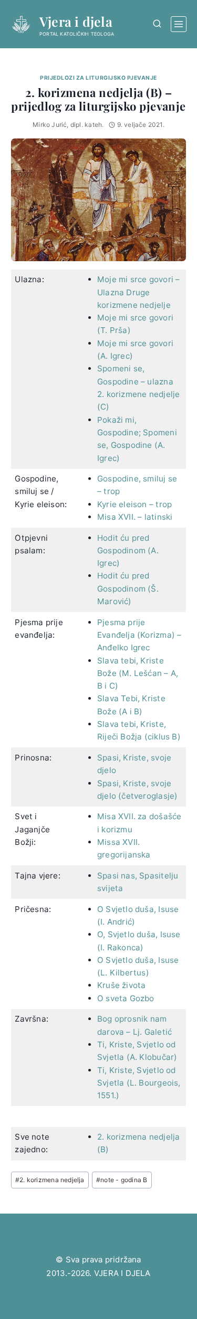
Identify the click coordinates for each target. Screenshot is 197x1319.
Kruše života (121, 985)
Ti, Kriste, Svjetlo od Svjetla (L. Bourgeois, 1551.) (139, 1083)
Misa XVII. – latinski (134, 517)
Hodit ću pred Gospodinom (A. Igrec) (128, 551)
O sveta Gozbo (125, 998)
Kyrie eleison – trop (134, 504)
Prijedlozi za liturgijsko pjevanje (98, 77)
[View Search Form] (156, 24)
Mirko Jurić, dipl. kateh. (68, 124)
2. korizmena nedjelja (50, 1180)
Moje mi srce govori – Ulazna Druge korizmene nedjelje (138, 292)
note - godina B (121, 1180)
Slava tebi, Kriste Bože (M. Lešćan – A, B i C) (137, 673)
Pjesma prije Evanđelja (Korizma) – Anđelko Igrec (139, 635)
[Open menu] (178, 24)
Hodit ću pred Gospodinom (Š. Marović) (128, 588)
